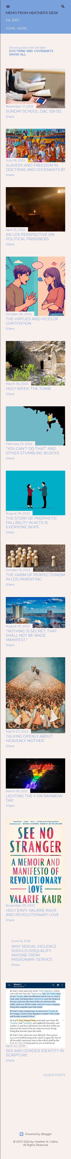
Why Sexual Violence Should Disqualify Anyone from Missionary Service (33, 953)
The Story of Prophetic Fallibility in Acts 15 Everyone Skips (31, 522)
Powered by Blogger (38, 1134)
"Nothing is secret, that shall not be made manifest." (31, 635)
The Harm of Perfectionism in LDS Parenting (35, 577)
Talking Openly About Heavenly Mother (29, 738)
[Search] (63, 5)
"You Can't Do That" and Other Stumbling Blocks (32, 450)
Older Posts (54, 1075)
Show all (17, 54)
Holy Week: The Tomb (28, 388)
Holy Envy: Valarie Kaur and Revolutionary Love (32, 912)
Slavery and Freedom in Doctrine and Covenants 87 (35, 167)
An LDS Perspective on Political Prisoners (30, 236)
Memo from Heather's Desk (32, 13)
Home (10, 28)
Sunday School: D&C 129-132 (33, 111)
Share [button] (10, 116)
